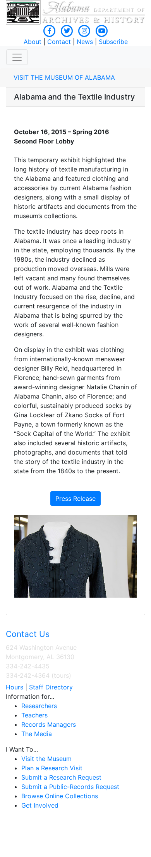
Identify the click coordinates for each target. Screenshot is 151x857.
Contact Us (28, 634)
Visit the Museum (46, 759)
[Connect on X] (67, 30)
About (32, 41)
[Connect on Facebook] (49, 30)
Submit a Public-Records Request (70, 787)
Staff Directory (51, 687)
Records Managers (48, 724)
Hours (14, 687)
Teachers (34, 715)
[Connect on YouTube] (102, 30)
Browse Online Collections (59, 796)
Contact (59, 41)
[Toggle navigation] (17, 57)
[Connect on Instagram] (84, 30)
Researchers (39, 706)
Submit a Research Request (61, 777)
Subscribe (113, 41)
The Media (36, 734)
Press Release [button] (75, 498)
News (85, 41)
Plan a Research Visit (51, 768)
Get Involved (39, 805)
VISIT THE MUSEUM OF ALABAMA (64, 77)
